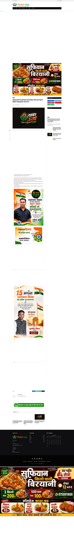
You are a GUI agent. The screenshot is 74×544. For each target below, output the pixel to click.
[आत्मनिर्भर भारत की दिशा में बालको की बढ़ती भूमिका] (49, 139)
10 (47, 456)
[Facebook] (10, 133)
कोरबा (20, 8)
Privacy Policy (30, 477)
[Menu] (14, 8)
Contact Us (49, 477)
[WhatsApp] (10, 137)
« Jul (47, 462)
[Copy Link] (10, 140)
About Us (25, 477)
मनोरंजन (33, 8)
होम (16, 8)
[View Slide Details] (37, 35)
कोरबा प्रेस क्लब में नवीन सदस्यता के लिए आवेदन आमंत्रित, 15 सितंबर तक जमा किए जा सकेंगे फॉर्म (40, 437)
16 (60, 456)
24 (47, 459)
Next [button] (42, 261)
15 (58, 456)
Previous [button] (15, 261)
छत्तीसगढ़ (23, 8)
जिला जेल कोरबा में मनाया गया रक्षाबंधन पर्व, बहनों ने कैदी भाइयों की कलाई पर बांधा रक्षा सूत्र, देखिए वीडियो (17, 437)
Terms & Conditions (42, 477)
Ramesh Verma (20, 410)
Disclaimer (36, 477)
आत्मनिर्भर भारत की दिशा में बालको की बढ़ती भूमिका (57, 139)
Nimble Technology (41, 479)
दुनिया (30, 8)
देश (26, 8)
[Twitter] (10, 135)
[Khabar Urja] (21, 4)
